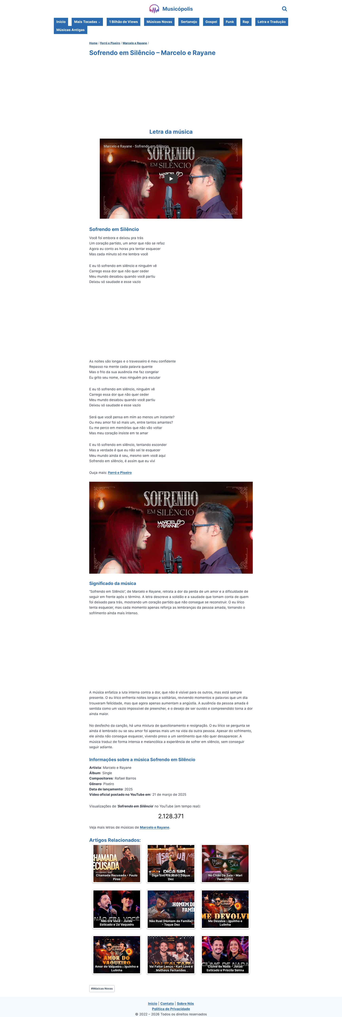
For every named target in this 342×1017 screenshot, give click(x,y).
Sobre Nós (185, 1004)
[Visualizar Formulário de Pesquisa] (284, 9)
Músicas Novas (159, 22)
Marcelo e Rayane (154, 827)
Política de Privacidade (171, 1009)
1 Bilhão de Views (123, 22)
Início (61, 22)
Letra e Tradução (272, 22)
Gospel (211, 22)
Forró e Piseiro (120, 473)
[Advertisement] (171, 91)
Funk (230, 22)
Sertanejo (189, 22)
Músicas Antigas (70, 30)
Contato (167, 1004)
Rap (246, 22)
